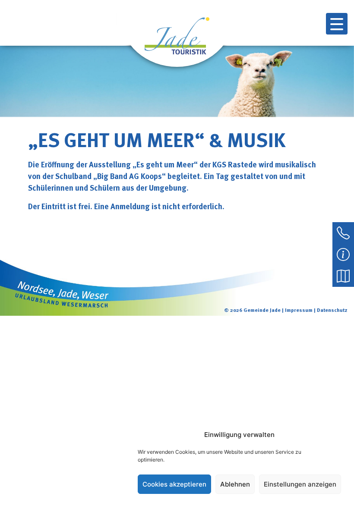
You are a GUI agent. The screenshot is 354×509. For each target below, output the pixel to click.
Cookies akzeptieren (174, 484)
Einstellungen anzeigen (300, 484)
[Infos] (343, 253)
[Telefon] (343, 232)
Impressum (299, 310)
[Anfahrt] (343, 275)
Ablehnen (235, 484)
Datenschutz (332, 310)
